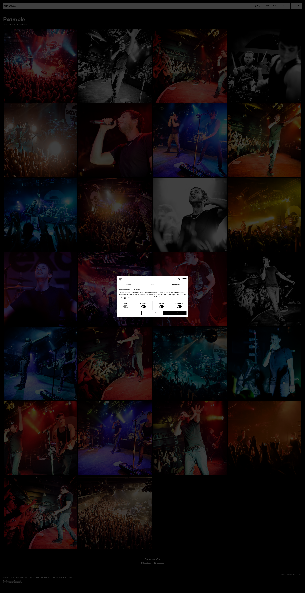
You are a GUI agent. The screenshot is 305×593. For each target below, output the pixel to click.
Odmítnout (130, 313)
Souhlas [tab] (128, 284)
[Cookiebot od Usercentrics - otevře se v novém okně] (179, 279)
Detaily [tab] (152, 284)
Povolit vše (175, 313)
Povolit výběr (152, 313)
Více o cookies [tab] (176, 284)
